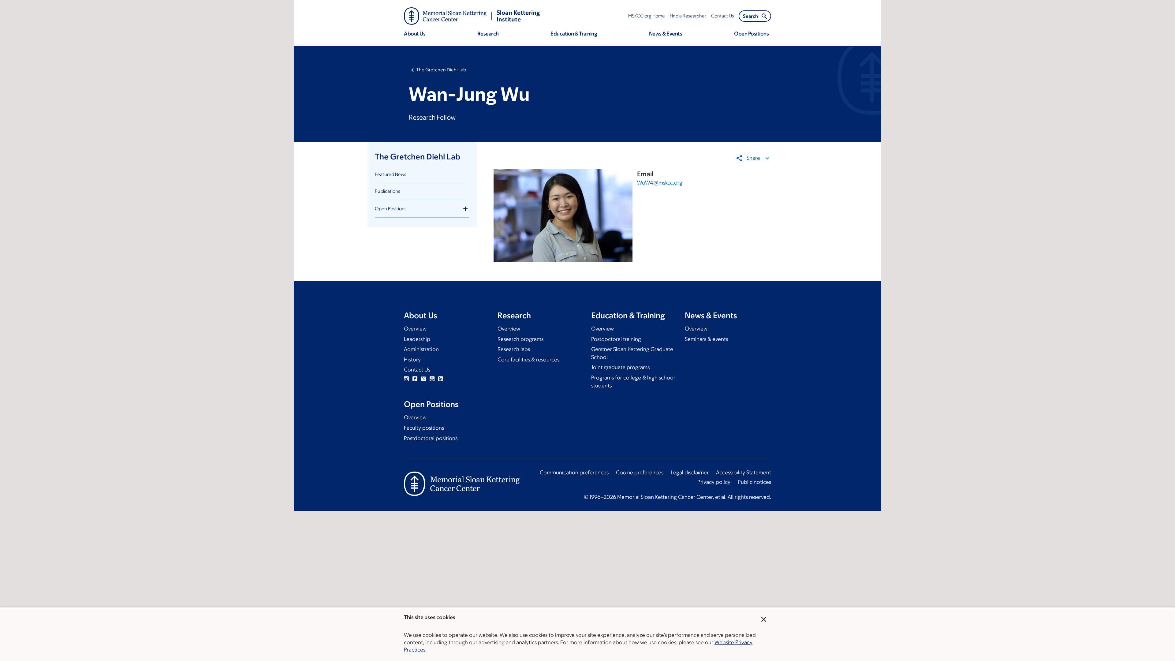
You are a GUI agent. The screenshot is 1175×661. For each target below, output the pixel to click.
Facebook (414, 378)
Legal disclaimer (690, 472)
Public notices (754, 482)
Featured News (390, 174)
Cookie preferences (639, 472)
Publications (387, 191)
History (412, 360)
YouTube (432, 378)
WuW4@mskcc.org (659, 183)
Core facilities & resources (528, 360)
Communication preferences (574, 472)
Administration (421, 349)
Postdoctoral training (616, 339)
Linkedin (440, 378)
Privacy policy (713, 482)
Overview (415, 329)
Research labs (514, 349)
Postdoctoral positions (430, 438)
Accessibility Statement (743, 472)
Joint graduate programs (620, 367)
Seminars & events (706, 339)
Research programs (520, 339)
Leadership (417, 339)
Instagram (406, 378)
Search (750, 16)
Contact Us (417, 370)
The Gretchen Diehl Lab (441, 69)
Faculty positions (424, 428)
